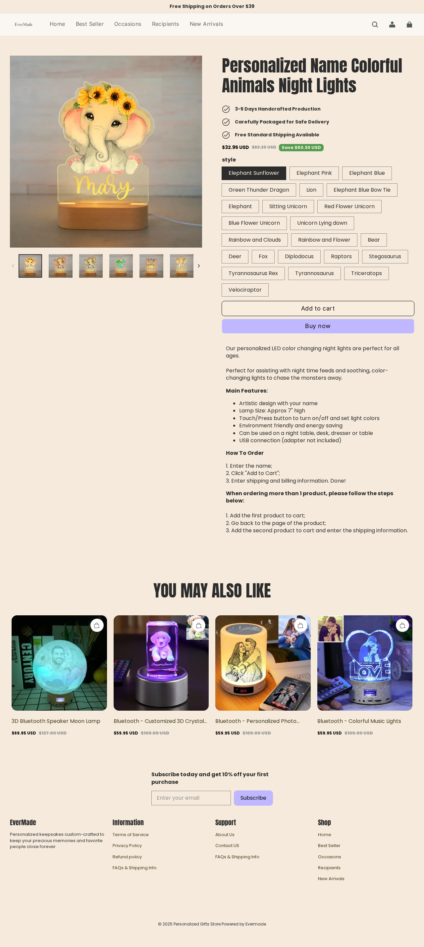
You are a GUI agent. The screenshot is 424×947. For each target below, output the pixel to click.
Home (324, 835)
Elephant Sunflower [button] (254, 173)
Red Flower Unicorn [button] (349, 206)
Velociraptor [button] (245, 290)
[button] (375, 24)
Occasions (329, 857)
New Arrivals (331, 879)
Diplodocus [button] (299, 256)
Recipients (329, 868)
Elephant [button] (240, 206)
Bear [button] (374, 240)
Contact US (227, 846)
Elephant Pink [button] (314, 173)
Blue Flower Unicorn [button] (254, 223)
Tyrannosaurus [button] (314, 273)
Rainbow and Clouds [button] (255, 240)
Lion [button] (311, 190)
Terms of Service (131, 835)
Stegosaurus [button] (385, 256)
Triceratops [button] (366, 273)
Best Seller (329, 846)
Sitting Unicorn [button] (288, 206)
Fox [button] (263, 256)
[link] (127, 24)
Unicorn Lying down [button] (322, 223)
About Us (225, 835)
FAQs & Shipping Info (135, 868)
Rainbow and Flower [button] (324, 240)
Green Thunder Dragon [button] (259, 190)
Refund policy (127, 857)
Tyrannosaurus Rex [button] (253, 273)
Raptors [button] (341, 256)
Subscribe (253, 798)
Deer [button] (235, 256)
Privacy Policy (127, 846)
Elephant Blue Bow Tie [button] (362, 190)
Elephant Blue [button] (367, 173)
